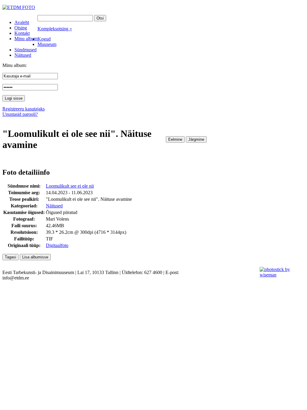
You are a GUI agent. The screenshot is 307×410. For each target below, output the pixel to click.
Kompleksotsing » (54, 28)
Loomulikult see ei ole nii (70, 185)
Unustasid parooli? (20, 114)
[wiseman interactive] (280, 274)
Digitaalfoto (57, 245)
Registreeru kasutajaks (23, 108)
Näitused (54, 205)
